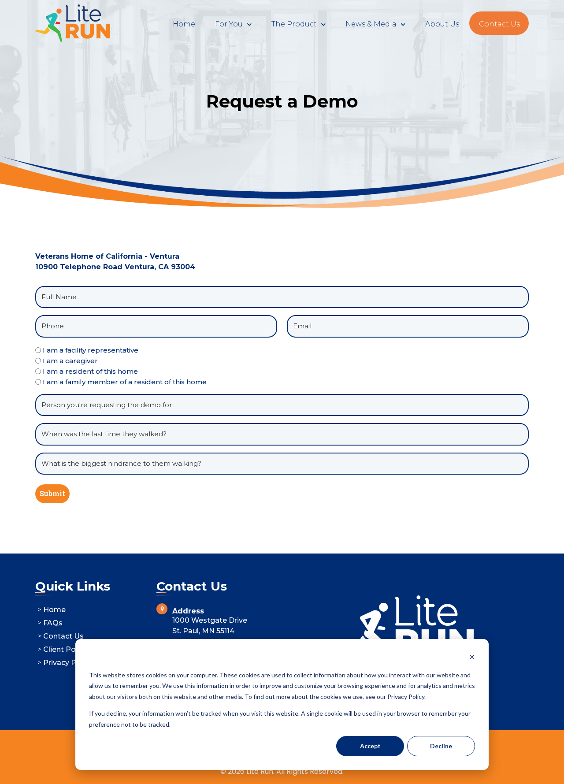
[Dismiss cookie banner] (472, 658)
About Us (442, 24)
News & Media (371, 24)
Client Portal (65, 649)
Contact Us (499, 24)
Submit (52, 493)
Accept (370, 746)
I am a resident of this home (90, 371)
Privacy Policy (68, 662)
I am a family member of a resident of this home (125, 382)
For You (229, 24)
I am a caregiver (70, 360)
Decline (441, 746)
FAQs (53, 623)
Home (184, 24)
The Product (294, 24)
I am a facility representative (90, 350)
